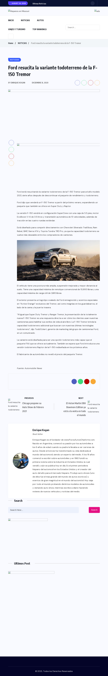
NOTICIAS (25, 20)
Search (94, 510)
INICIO (11, 20)
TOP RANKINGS (39, 29)
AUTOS (40, 20)
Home (10, 43)
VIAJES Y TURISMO (16, 29)
